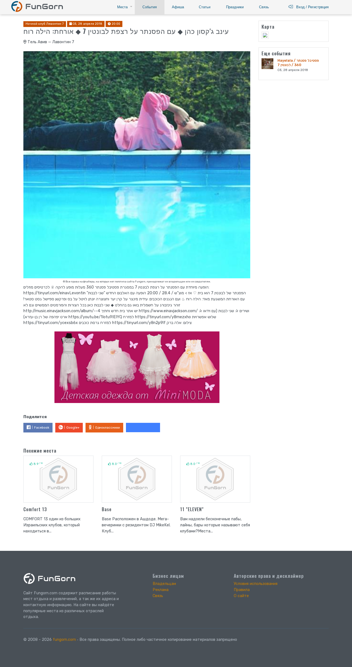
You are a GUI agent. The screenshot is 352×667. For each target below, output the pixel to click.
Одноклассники (107, 427)
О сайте (241, 596)
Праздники (235, 7)
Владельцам (164, 583)
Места (122, 7)
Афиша (178, 7)
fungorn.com (64, 639)
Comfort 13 (35, 509)
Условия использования (255, 583)
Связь (264, 7)
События (149, 7)
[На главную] (37, 6)
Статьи (204, 7)
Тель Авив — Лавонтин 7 (50, 42)
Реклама (161, 589)
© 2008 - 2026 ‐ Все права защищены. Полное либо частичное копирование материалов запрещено (130, 639)
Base (107, 509)
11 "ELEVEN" (192, 509)
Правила (242, 589)
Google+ (72, 427)
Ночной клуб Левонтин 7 (45, 24)
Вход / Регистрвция (311, 7)
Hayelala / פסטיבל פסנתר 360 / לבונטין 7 (298, 62)
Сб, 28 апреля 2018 (87, 24)
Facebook (41, 427)
